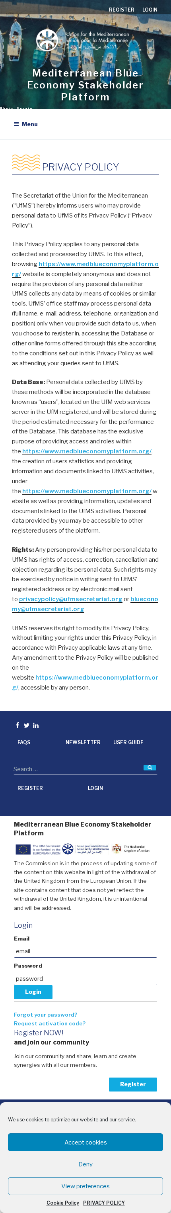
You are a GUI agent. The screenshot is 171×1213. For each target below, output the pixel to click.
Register (133, 1084)
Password (28, 965)
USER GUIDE (128, 742)
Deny (85, 1164)
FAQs (23, 742)
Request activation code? (50, 1023)
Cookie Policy (63, 1203)
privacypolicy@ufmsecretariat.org (70, 599)
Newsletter (83, 742)
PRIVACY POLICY (104, 1203)
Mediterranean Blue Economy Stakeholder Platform (85, 85)
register (121, 10)
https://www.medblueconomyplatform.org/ (87, 451)
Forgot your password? (45, 1014)
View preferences (85, 1186)
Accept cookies (85, 1142)
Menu (30, 124)
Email (21, 938)
